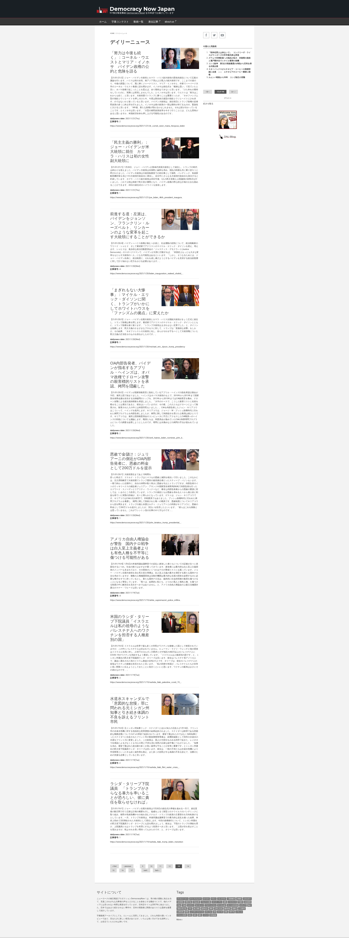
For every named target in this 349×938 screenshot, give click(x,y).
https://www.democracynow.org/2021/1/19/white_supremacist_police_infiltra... (145, 600)
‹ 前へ (207, 92)
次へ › (233, 92)
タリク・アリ (217, 902)
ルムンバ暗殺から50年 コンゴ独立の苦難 (227, 77)
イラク (206, 915)
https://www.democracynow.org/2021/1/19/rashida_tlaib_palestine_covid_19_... (146, 682)
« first (114, 866)
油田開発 (180, 902)
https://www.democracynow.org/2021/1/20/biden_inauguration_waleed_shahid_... (146, 273)
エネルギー (247, 899)
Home (112, 33)
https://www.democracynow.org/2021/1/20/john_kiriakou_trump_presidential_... (146, 522)
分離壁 (239, 899)
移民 (194, 915)
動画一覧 (138, 21)
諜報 (225, 912)
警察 (211, 908)
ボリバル (208, 912)
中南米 (240, 902)
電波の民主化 (181, 908)
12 (170, 866)
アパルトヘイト (182, 899)
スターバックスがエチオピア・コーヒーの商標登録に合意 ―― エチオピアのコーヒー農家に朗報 (230, 72)
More (179, 919)
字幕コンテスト (120, 21)
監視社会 (205, 908)
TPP (190, 908)
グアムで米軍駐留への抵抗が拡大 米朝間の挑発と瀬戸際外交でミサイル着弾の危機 (230, 59)
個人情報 (197, 908)
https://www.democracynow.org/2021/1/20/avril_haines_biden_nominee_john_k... (146, 438)
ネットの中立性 (232, 905)
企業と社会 (218, 908)
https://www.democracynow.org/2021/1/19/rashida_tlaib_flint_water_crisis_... (145, 767)
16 (123, 870)
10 (151, 866)
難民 (199, 915)
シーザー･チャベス (196, 912)
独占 (249, 905)
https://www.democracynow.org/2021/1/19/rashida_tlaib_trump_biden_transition (146, 842)
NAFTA (231, 912)
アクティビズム (210, 905)
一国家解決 (231, 899)
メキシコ (239, 912)
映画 (186, 912)
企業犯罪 (180, 912)
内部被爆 (213, 915)
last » (157, 870)
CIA (214, 912)
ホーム (103, 21)
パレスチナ (221, 899)
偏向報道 (227, 908)
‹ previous (127, 866)
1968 (184, 905)
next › (146, 870)
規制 (225, 902)
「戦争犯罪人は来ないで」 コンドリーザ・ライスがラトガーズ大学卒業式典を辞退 (230, 53)
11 (160, 866)
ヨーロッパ (199, 905)
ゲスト (213, 899)
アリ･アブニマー (195, 899)
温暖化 (234, 908)
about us (168, 21)
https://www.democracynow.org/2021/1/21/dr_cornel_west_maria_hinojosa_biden (147, 126)
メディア (243, 905)
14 (188, 866)
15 (113, 870)
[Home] (102, 10)
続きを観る (208, 103)
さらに (227, 98)
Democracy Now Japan (142, 8)
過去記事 (152, 21)
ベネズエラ (232, 902)
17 (132, 870)
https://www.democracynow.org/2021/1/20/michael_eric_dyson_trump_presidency (147, 346)
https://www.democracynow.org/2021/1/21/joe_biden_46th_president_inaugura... (146, 197)
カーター (206, 899)
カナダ (220, 912)
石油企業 (196, 902)
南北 (189, 915)
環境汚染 (188, 902)
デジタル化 (221, 905)
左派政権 (248, 902)
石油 (178, 905)
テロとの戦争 (181, 915)
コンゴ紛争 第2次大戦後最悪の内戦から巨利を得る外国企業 (230, 64)
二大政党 (242, 908)
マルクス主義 (205, 902)
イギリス (191, 905)
